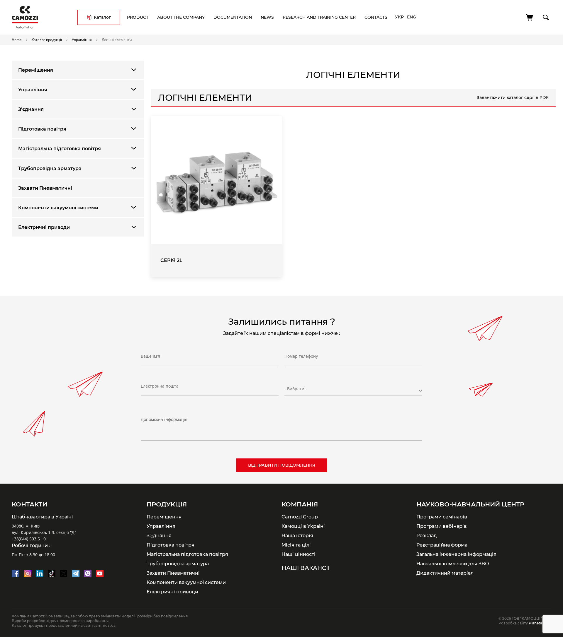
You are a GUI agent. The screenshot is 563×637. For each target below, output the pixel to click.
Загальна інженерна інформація (456, 554)
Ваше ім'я (150, 356)
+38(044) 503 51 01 (30, 539)
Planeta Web (540, 623)
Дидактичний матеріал (445, 573)
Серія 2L (171, 260)
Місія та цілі (296, 545)
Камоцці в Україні (303, 526)
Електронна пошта (160, 386)
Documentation (232, 17)
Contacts (375, 17)
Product (137, 17)
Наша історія (297, 535)
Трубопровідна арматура (50, 168)
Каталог (102, 17)
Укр (399, 17)
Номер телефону (301, 356)
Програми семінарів (441, 517)
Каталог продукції (47, 39)
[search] (545, 16)
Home (17, 39)
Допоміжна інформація (164, 419)
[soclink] (15, 573)
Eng (411, 17)
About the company (181, 17)
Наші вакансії (306, 567)
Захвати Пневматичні (45, 188)
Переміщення (35, 70)
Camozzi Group (300, 517)
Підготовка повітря (42, 129)
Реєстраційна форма (441, 545)
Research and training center (319, 17)
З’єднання (31, 109)
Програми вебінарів (441, 526)
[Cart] (530, 17)
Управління (82, 39)
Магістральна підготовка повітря (59, 148)
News (267, 17)
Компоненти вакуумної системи (58, 207)
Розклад (426, 535)
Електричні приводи (44, 227)
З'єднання (159, 535)
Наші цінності (299, 554)
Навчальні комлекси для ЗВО (452, 563)
